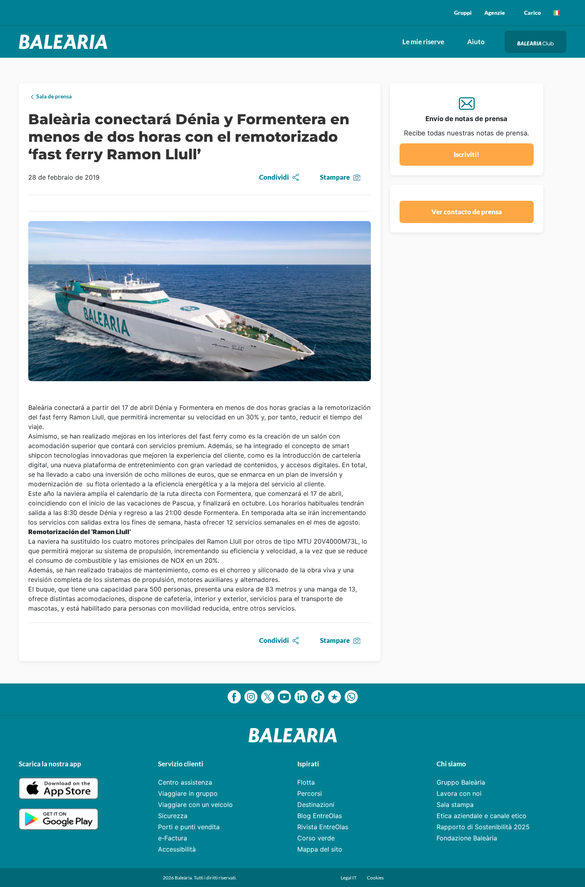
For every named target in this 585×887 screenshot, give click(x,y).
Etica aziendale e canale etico (481, 816)
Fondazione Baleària (467, 838)
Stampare (335, 177)
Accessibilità (177, 849)
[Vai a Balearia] (65, 42)
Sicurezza (172, 816)
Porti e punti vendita (189, 827)
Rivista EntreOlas (322, 827)
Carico (532, 12)
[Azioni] (556, 13)
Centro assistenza (185, 782)
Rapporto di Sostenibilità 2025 (483, 827)
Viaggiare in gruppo (188, 793)
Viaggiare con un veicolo (195, 805)
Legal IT (349, 878)
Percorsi (309, 793)
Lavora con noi (459, 793)
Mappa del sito (319, 849)
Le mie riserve (423, 41)
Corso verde (316, 838)
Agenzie (494, 12)
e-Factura (172, 838)
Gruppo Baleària (461, 782)
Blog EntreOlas (319, 816)
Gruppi (463, 12)
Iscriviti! (466, 154)
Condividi (274, 177)
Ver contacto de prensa (466, 212)
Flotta (306, 782)
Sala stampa (455, 805)
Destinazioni (315, 805)
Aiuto (476, 41)
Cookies (375, 878)
